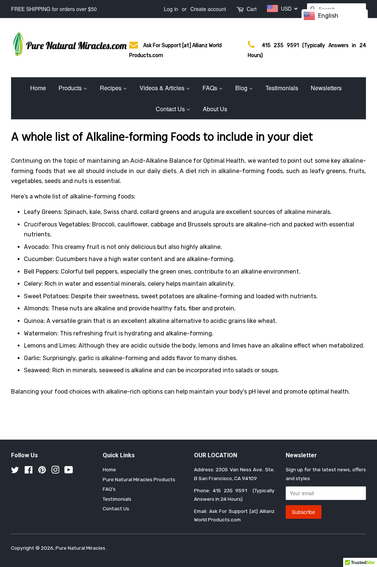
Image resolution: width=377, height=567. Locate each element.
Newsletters (326, 88)
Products (71, 88)
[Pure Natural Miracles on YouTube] (68, 471)
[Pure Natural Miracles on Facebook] (28, 471)
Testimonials (281, 88)
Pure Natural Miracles (81, 548)
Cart (252, 9)
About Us (215, 109)
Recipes (111, 88)
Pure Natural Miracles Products (139, 479)
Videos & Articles (163, 88)
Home (38, 88)
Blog (242, 88)
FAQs (210, 88)
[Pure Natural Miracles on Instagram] (55, 471)
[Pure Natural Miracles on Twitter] (15, 471)
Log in (171, 9)
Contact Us (171, 109)
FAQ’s (109, 489)
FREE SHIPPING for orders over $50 (54, 9)
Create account (208, 9)
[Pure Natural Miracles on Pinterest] (42, 471)
